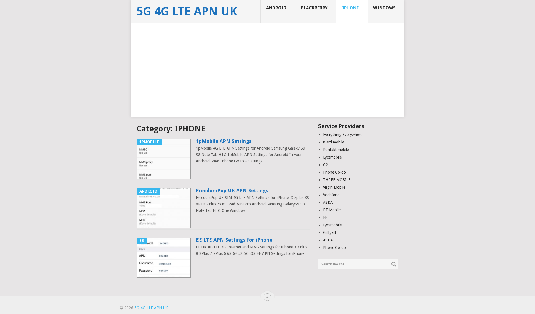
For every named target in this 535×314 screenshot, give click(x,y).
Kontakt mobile (336, 149)
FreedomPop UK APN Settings (232, 190)
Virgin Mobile (334, 187)
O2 (325, 164)
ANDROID (276, 8)
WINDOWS (384, 8)
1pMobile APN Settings (224, 141)
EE (325, 217)
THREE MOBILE (337, 180)
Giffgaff (329, 232)
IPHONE (350, 8)
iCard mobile (333, 142)
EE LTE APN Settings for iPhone (234, 240)
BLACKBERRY (314, 8)
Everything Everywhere (342, 134)
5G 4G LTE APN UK (187, 11)
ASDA (328, 202)
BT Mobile (332, 210)
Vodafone (331, 195)
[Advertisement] (267, 78)
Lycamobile (332, 157)
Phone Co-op (334, 172)
